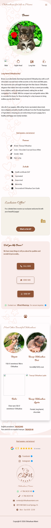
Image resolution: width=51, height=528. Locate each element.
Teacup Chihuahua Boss (36, 358)
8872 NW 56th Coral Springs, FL (27, 505)
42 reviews (37, 448)
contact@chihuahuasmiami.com (27, 500)
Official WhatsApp (23, 305)
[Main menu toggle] (46, 4)
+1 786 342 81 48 (26, 491)
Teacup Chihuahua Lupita (36, 400)
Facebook (26, 456)
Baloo (14, 399)
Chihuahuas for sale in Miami (17, 4)
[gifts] (43, 221)
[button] (25, 266)
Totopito (14, 357)
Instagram (26, 461)
